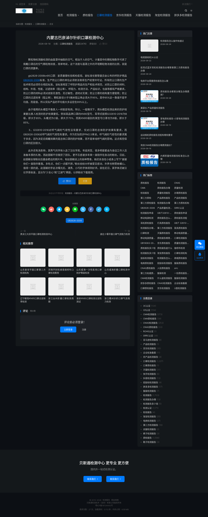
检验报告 (145, 193)
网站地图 (115, 500)
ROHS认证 (148, 331)
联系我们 (92, 479)
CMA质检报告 (149, 318)
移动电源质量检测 (148, 238)
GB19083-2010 (148, 243)
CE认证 (146, 310)
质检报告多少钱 (148, 248)
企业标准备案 (180, 283)
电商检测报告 (149, 420)
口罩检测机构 (180, 253)
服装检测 (161, 273)
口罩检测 (145, 233)
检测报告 (24, 10)
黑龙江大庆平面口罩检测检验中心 (36, 234)
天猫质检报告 (163, 233)
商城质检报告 (180, 258)
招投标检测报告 (164, 263)
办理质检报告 (180, 193)
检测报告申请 (147, 213)
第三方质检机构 (181, 203)
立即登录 (68, 329)
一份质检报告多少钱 (181, 273)
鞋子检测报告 (149, 442)
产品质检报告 (163, 198)
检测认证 (147, 408)
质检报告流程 (180, 218)
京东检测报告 (124, 15)
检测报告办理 (163, 203)
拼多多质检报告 (148, 283)
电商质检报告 (147, 263)
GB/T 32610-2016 (181, 223)
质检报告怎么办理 (165, 218)
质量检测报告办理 (181, 243)
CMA (143, 188)
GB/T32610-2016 (165, 213)
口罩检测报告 (104, 15)
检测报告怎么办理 (165, 258)
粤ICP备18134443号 (104, 505)
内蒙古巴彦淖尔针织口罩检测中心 (75, 37)
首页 (60, 15)
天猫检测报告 (143, 15)
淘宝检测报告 (162, 15)
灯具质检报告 (163, 223)
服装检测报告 (180, 278)
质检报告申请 (180, 213)
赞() (103, 43)
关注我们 (186, 4)
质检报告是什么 (164, 248)
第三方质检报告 (148, 203)
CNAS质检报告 (148, 268)
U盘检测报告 (180, 288)
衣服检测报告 (149, 429)
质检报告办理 (163, 188)
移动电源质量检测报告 (181, 233)
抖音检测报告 (149, 378)
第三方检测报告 (164, 228)
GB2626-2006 (31, 80)
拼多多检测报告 (183, 15)
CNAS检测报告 (164, 283)
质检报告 (88, 15)
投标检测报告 (147, 258)
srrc (176, 268)
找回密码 (44, 4)
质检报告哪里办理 (165, 238)
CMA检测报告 (147, 278)
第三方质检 (146, 198)
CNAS (177, 183)
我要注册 (32, 4)
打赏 (85, 181)
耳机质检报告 (147, 223)
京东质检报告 (163, 243)
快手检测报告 (149, 374)
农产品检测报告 (150, 357)
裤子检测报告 (149, 433)
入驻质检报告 (163, 268)
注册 (84, 329)
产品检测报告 (180, 198)
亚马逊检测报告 (150, 340)
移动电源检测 (147, 218)
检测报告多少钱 (148, 253)
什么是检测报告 (164, 278)
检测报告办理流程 (148, 228)
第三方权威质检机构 (148, 273)
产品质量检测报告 (165, 208)
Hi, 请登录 (20, 4)
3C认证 (146, 305)
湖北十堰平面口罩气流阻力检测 (115, 234)
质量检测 (178, 188)
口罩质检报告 (147, 288)
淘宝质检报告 (163, 253)
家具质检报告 (180, 228)
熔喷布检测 (179, 248)
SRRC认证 (179, 208)
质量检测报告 (163, 193)
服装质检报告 (180, 263)
